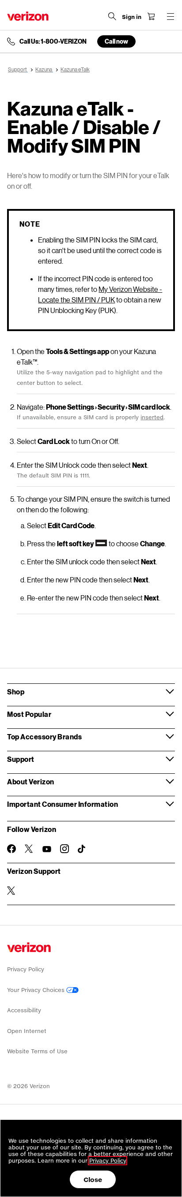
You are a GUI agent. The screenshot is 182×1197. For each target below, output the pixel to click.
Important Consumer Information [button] (62, 804)
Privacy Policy (25, 969)
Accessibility (24, 1010)
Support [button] (20, 759)
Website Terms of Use (37, 1051)
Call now (116, 41)
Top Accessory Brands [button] (44, 736)
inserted (151, 417)
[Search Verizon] (112, 16)
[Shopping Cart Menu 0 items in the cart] (151, 16)
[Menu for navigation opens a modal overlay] (170, 16)
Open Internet (26, 1031)
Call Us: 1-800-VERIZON (53, 41)
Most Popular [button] (29, 714)
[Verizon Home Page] (28, 16)
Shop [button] (15, 691)
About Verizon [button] (30, 781)
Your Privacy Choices (36, 990)
